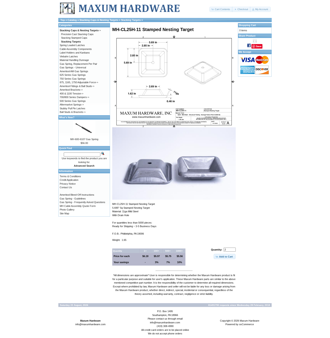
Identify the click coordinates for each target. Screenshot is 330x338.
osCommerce (246, 324)
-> (80, 30)
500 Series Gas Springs (73, 101)
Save (259, 46)
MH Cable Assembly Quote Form (78, 206)
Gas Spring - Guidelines (73, 198)
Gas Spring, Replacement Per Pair (78, 64)
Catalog (72, 20)
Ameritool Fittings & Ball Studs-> (77, 86)
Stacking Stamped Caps (74, 37)
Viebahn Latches (69, 56)
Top (62, 20)
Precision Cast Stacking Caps (77, 34)
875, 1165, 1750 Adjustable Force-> (79, 82)
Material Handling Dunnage (74, 60)
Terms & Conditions (70, 176)
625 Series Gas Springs (73, 75)
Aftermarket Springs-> (72, 104)
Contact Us (66, 187)
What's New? (67, 117)
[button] (221, 9)
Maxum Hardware (249, 320)
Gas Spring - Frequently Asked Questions (82, 202)
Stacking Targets (131, 20)
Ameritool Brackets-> (71, 89)
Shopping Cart (247, 25)
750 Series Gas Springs (73, 78)
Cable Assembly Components (76, 49)
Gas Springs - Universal (73, 67)
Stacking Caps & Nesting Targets (98, 20)
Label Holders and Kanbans (75, 52)
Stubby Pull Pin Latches (72, 108)
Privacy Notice (68, 183)
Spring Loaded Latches (72, 45)
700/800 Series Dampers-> (74, 97)
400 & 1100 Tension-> (71, 93)
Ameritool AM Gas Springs (74, 71)
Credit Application (69, 180)
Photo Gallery (67, 209)
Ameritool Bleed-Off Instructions (77, 194)
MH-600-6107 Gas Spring (84, 139)
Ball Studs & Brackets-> (73, 112)
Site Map (64, 213)
